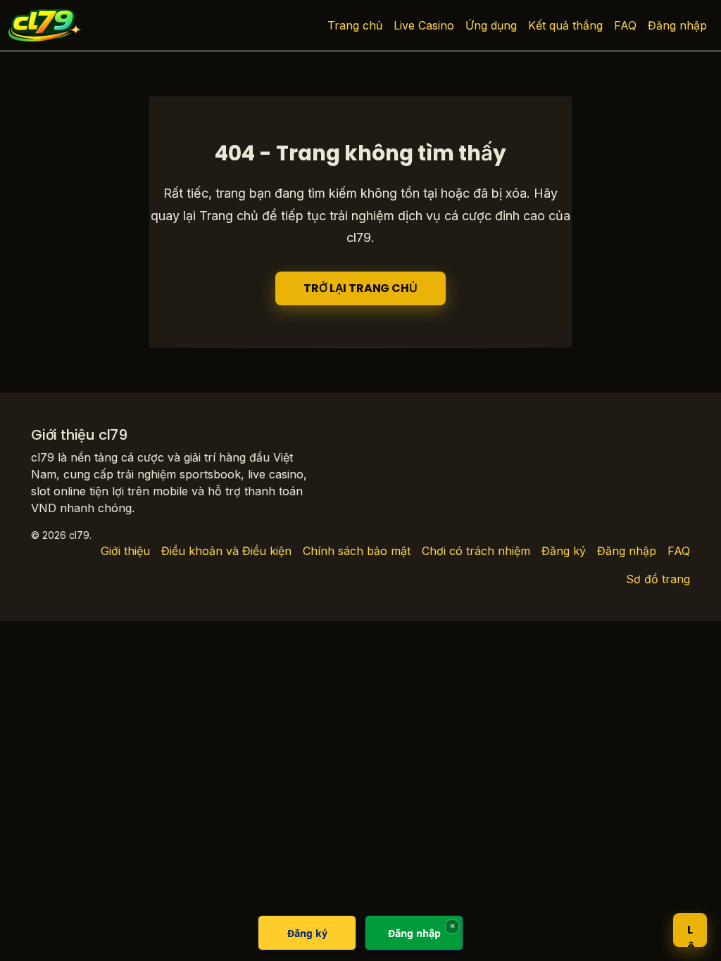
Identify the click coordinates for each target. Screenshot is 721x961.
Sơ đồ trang (658, 579)
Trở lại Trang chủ (360, 288)
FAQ (625, 25)
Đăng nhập (677, 25)
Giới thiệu (125, 551)
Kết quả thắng (565, 25)
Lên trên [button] (691, 934)
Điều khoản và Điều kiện (226, 551)
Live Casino (424, 25)
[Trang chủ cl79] (45, 25)
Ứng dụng (491, 25)
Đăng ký (563, 551)
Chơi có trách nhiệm (476, 551)
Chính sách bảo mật (356, 551)
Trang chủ (354, 25)
